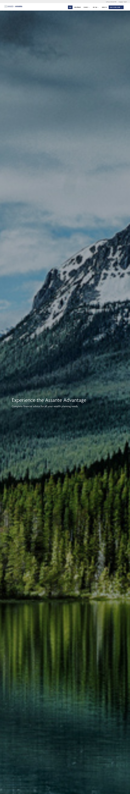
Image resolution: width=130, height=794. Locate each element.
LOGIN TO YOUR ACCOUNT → (116, 7)
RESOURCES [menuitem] (86, 7)
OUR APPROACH (77, 7)
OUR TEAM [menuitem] (95, 7)
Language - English (123, 1)
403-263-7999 (113, 2)
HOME (70, 7)
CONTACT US (104, 7)
